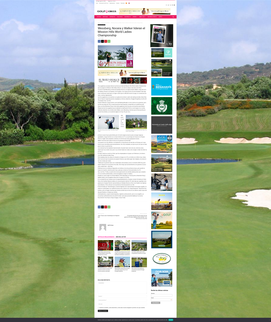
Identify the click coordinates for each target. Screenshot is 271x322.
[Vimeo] (172, 5)
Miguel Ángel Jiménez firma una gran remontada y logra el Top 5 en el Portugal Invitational (122, 270)
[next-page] (101, 274)
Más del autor (121, 237)
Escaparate (100, 250)
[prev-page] (99, 274)
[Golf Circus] (106, 11)
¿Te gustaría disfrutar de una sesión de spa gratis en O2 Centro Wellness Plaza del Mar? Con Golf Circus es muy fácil (135, 217)
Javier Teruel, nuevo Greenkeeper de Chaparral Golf (108, 216)
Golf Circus (110, 225)
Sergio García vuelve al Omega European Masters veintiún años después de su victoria (104, 253)
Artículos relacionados (106, 237)
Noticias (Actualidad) (105, 22)
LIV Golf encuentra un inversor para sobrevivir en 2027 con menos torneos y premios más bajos (105, 270)
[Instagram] (168, 5)
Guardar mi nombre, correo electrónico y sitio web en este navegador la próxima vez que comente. (122, 307)
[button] (173, 16)
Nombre (153, 293)
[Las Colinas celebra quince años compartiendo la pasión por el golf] (139, 245)
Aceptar (171, 319)
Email (161, 297)
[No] (269, 320)
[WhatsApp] (109, 41)
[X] (170, 5)
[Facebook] (166, 5)
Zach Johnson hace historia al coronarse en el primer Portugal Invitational (138, 270)
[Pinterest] (105, 41)
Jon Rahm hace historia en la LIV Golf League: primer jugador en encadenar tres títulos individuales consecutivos (122, 253)
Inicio (99, 22)
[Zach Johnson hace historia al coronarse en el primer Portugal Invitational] (139, 262)
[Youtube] (174, 5)
